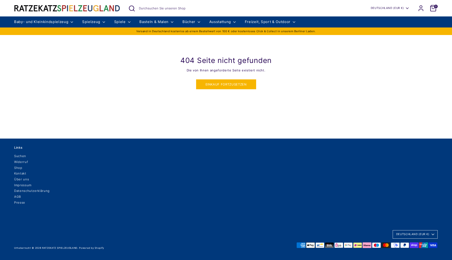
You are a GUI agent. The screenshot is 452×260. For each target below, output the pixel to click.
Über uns (21, 179)
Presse (19, 202)
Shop (18, 168)
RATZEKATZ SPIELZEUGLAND (59, 248)
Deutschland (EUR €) (387, 8)
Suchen (20, 156)
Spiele (120, 21)
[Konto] (421, 8)
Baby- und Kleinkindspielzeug (41, 21)
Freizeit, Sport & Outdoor (268, 21)
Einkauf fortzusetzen (226, 84)
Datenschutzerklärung (32, 191)
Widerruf (21, 162)
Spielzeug (91, 21)
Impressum (23, 185)
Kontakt (20, 173)
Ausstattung (220, 21)
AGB (17, 196)
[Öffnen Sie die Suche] (132, 8)
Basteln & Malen (154, 21)
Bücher (189, 21)
